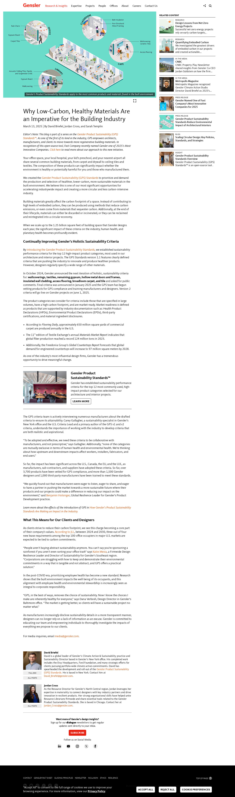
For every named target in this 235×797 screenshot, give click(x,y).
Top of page (202, 778)
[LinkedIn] (59, 747)
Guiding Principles (63, 778)
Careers (137, 6)
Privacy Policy (96, 791)
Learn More (81, 401)
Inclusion (93, 778)
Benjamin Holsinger (58, 495)
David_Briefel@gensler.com (58, 676)
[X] (86, 747)
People (102, 6)
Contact (27, 778)
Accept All (145, 789)
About (125, 6)
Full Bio (32, 673)
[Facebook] (95, 747)
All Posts (32, 678)
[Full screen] (134, 101)
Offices (114, 6)
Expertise (76, 6)
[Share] (204, 5)
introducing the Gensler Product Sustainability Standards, (61, 249)
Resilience (113, 778)
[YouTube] (68, 747)
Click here (55, 149)
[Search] (210, 5)
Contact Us (151, 6)
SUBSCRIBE (77, 733)
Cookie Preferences (196, 789)
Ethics (103, 778)
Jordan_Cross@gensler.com (58, 705)
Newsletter (80, 778)
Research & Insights (56, 6)
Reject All (168, 789)
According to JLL (64, 532)
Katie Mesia (100, 551)
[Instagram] (77, 747)
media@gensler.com (67, 636)
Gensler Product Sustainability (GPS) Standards (70, 178)
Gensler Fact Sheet (43, 778)
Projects (90, 6)
